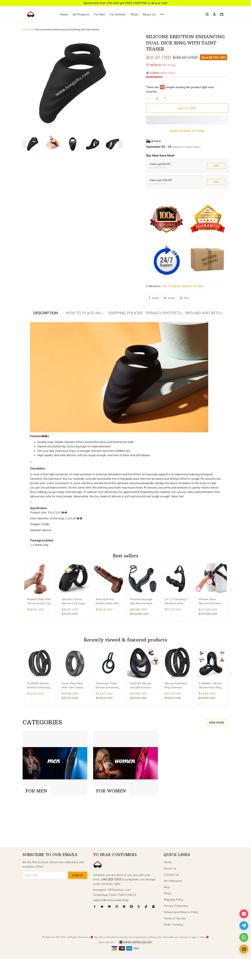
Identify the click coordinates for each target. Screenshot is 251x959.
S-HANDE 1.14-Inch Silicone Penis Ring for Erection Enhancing (210, 686)
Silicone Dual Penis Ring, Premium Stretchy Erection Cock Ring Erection (175, 686)
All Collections (173, 881)
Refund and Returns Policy (181, 912)
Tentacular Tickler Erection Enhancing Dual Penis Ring (107, 686)
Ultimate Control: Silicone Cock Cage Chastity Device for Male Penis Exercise (73, 602)
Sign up (77, 875)
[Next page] (121, 144)
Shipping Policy (174, 899)
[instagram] (117, 906)
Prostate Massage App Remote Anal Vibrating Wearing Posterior (141, 602)
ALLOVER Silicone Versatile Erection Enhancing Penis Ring (140, 686)
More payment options (187, 131)
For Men (99, 14)
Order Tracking (173, 924)
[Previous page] (24, 144)
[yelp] (139, 906)
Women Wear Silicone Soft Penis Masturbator (210, 602)
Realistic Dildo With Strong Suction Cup (39, 601)
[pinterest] (125, 906)
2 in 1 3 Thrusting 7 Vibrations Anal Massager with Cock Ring (176, 602)
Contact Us (171, 874)
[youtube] (110, 906)
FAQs (134, 14)
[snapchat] (154, 906)
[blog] (132, 906)
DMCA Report (106, 942)
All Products (81, 14)
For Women (118, 14)
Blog (167, 887)
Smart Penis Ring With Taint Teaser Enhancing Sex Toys (74, 686)
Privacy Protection (176, 906)
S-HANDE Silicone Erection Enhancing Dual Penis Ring (38, 686)
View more (216, 722)
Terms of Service (175, 918)
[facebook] (95, 906)
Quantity (151, 91)
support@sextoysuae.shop (110, 900)
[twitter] (103, 906)
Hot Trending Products (176, 286)
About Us (149, 14)
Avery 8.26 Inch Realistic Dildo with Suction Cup (107, 602)
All (32, 29)
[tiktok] (147, 906)
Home (64, 14)
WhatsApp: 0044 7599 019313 (114, 895)
